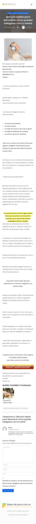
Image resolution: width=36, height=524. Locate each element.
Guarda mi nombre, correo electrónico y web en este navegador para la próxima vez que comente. (17, 483)
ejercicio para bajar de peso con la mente (15, 408)
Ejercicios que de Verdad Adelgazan (18, 13)
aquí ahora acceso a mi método (18, 360)
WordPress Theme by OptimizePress (18, 514)
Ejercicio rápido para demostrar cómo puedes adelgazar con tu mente (18, 20)
